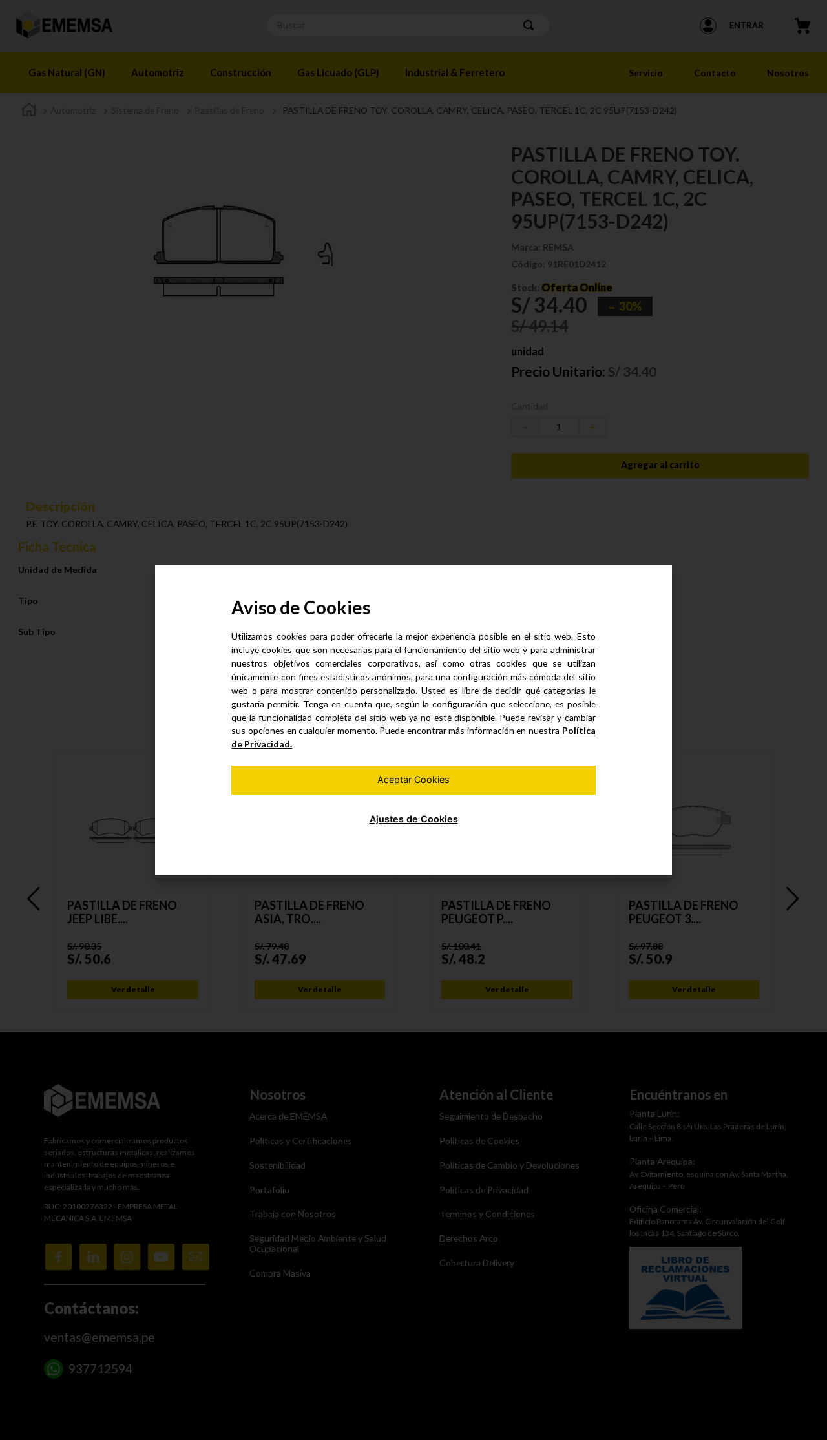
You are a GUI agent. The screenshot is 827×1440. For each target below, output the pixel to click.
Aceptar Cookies (413, 779)
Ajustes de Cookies (414, 818)
